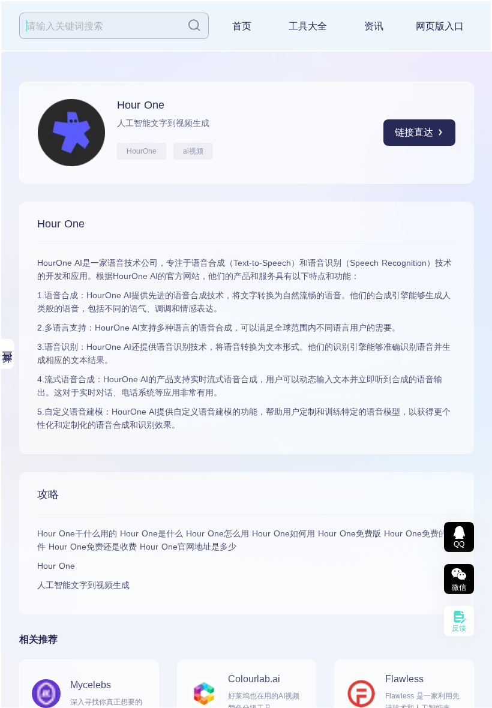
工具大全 (308, 26)
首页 (241, 26)
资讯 (373, 26)
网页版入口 (440, 26)
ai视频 (193, 151)
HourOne (142, 151)
